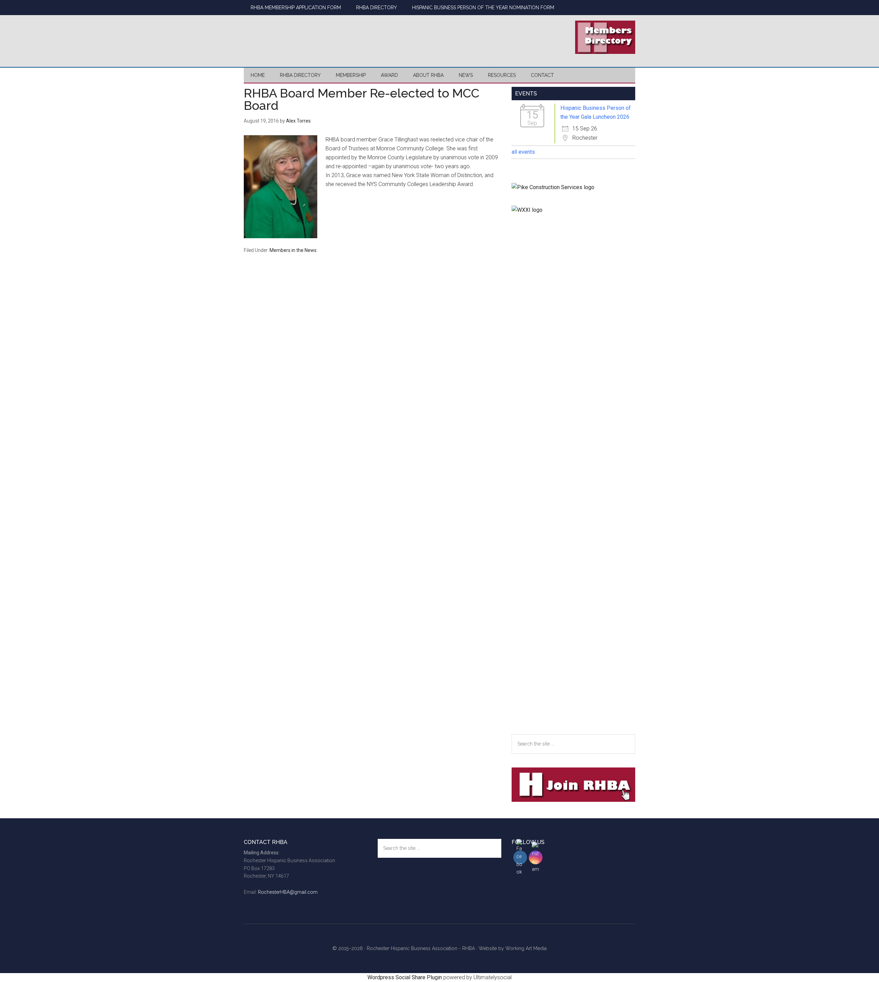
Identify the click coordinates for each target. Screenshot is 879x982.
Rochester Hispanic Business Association (309, 36)
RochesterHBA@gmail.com (288, 892)
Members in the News (293, 250)
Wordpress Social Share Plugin (405, 977)
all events (523, 152)
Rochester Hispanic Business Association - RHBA (421, 948)
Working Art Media (526, 948)
